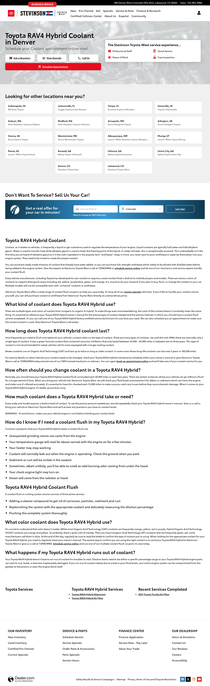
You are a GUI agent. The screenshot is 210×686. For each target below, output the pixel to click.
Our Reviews (180, 648)
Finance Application (131, 637)
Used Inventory (17, 642)
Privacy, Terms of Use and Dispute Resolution (152, 679)
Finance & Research (148, 10)
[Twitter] (188, 679)
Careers (176, 654)
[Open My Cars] (198, 13)
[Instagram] (193, 679)
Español (124, 16)
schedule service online (127, 268)
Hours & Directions (183, 637)
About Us (110, 16)
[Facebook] (182, 679)
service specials (132, 291)
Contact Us (179, 642)
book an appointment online (132, 361)
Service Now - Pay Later (133, 642)
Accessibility (179, 660)
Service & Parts (125, 10)
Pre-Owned (86, 10)
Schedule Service (73, 637)
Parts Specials (71, 654)
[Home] (12, 13)
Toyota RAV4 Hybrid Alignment (89, 594)
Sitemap (121, 679)
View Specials (51, 58)
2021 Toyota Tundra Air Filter (153, 594)
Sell (98, 10)
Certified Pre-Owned (21, 648)
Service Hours (71, 660)
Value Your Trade (129, 648)
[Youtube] (199, 679)
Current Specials (18, 654)
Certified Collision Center (86, 16)
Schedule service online (66, 543)
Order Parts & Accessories (78, 648)
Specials (108, 10)
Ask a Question (19, 58)
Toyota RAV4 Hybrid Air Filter (87, 598)
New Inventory (17, 637)
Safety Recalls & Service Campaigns (95, 679)
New (73, 10)
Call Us (84, 58)
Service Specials (72, 642)
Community (138, 16)
